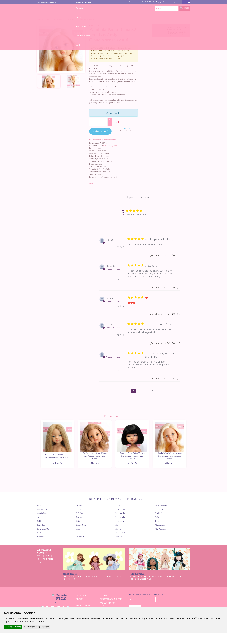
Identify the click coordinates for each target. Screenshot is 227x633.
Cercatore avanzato (83, 36)
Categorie (79, 8)
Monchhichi (119, 521)
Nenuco (118, 529)
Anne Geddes (42, 509)
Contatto (131, 2)
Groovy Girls (81, 525)
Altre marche (160, 525)
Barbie (39, 521)
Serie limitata (81, 27)
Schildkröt (159, 513)
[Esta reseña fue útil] (173, 378)
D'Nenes (79, 509)
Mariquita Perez (121, 517)
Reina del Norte (161, 505)
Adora (39, 505)
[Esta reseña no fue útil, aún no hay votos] (177, 255)
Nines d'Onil (120, 533)
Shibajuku (158, 517)
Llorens (118, 505)
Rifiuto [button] (18, 627)
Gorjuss (79, 517)
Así (38, 517)
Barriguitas (41, 525)
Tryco (157, 521)
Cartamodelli (159, 533)
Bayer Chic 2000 (43, 529)
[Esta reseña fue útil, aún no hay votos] (173, 255)
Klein (78, 529)
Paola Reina (119, 537)
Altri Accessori (160, 529)
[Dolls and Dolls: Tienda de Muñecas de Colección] (54, 8)
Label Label (80, 533)
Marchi (78, 17)
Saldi (78, 45)
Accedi (185, 2)
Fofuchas (79, 513)
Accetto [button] (8, 627)
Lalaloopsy (80, 537)
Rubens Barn (159, 509)
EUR (84, 2)
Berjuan (79, 505)
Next (186, 444)
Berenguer (40, 537)
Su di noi (104, 595)
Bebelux (40, 533)
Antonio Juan (42, 513)
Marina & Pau (120, 513)
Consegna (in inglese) (111, 599)
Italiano (46, 2)
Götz (78, 521)
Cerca (175, 8)
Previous (40, 444)
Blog (173, 2)
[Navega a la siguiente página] (152, 391)
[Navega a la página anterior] (127, 391)
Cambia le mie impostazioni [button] (36, 627)
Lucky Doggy (120, 509)
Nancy (117, 525)
